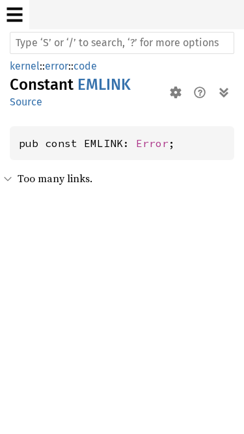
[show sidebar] (14, 14)
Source (26, 102)
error (56, 66)
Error (152, 143)
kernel (25, 66)
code (85, 66)
